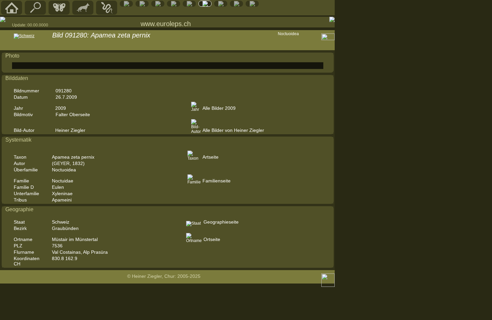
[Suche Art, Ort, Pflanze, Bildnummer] (35, 13)
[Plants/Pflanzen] (173, 5)
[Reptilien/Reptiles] (106, 13)
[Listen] (205, 5)
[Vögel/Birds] (142, 5)
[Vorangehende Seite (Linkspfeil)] (2, 19)
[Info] (252, 5)
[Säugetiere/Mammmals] (83, 13)
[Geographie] (189, 5)
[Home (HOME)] (11, 13)
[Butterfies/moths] (59, 13)
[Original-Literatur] (236, 5)
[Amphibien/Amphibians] (126, 5)
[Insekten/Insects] (158, 5)
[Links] (221, 5)
